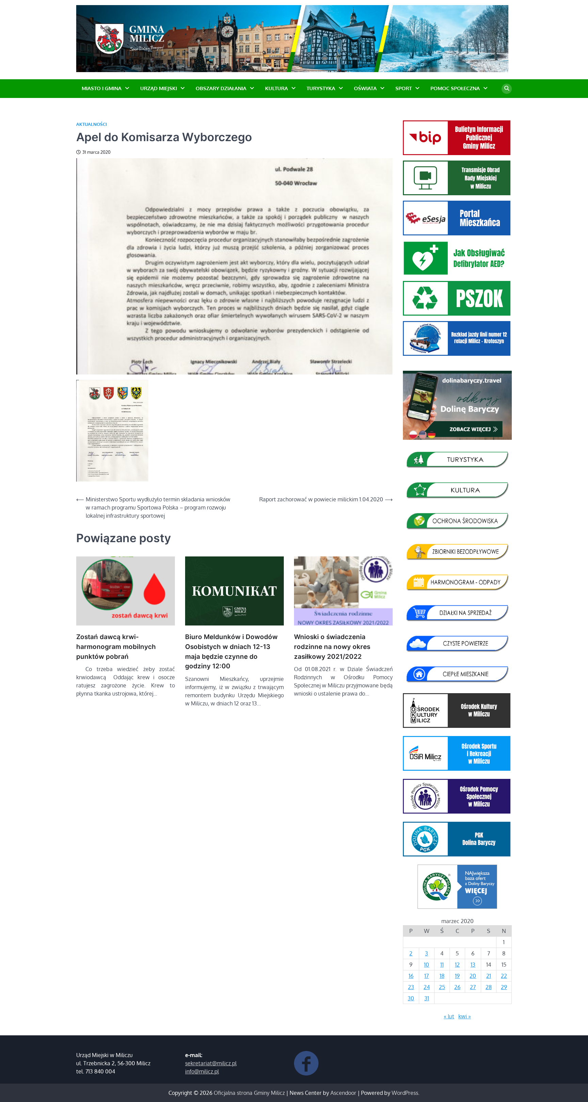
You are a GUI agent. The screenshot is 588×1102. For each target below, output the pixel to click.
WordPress (405, 1092)
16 (411, 975)
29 (504, 987)
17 (426, 975)
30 (411, 998)
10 (426, 964)
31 (426, 998)
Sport (403, 88)
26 (457, 987)
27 (473, 987)
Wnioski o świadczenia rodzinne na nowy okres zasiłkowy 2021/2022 (332, 646)
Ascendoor (343, 1092)
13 (473, 964)
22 (504, 975)
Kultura (276, 88)
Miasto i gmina (101, 88)
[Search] (507, 89)
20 (473, 975)
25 (442, 987)
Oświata (365, 88)
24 (427, 987)
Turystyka (321, 88)
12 (457, 964)
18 (442, 975)
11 (442, 964)
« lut (449, 1016)
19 (457, 975)
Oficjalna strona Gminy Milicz (249, 1092)
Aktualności (91, 124)
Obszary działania (221, 88)
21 (488, 975)
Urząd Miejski (158, 88)
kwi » (464, 1016)
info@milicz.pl (202, 1071)
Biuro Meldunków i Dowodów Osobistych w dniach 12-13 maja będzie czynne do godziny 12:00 (231, 651)
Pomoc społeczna (455, 88)
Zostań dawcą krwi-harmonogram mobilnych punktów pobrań (116, 646)
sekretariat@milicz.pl (210, 1063)
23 (411, 987)
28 (489, 987)
